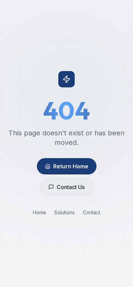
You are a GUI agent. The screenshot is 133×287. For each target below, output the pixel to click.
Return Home (70, 166)
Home (39, 212)
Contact (91, 212)
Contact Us (71, 187)
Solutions (64, 212)
